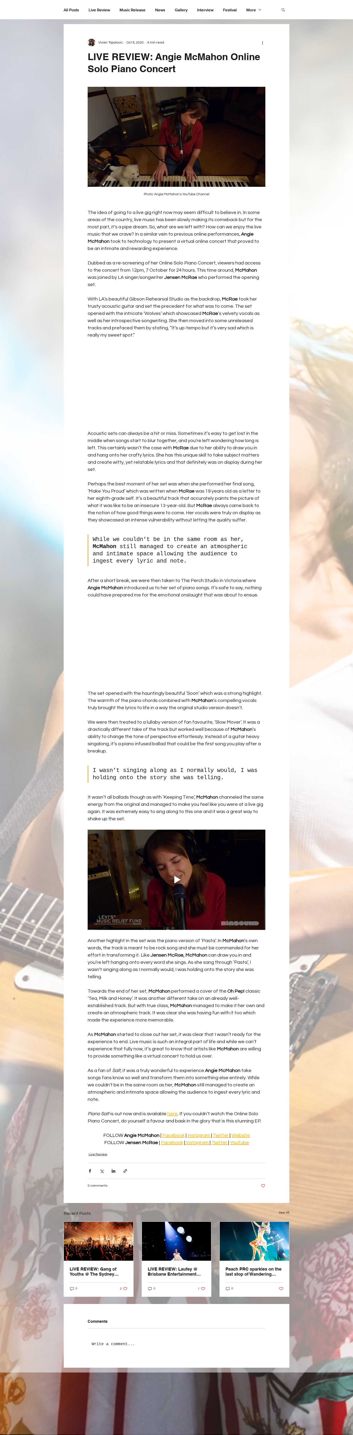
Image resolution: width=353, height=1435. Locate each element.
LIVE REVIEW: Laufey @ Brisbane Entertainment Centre (173, 1271)
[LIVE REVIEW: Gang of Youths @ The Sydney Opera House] (98, 1241)
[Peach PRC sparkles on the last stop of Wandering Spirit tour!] (254, 1241)
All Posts (71, 9)
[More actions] (262, 42)
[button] (283, 10)
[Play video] (176, 880)
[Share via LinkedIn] (113, 1171)
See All (284, 1212)
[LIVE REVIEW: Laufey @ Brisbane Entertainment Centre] (176, 1241)
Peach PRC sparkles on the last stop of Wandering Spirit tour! (253, 1271)
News (160, 9)
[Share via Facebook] (90, 1171)
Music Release (133, 9)
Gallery (181, 9)
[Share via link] (125, 1171)
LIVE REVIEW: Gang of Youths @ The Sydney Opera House (93, 1271)
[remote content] (176, 384)
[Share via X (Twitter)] (101, 1171)
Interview (205, 9)
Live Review (99, 9)
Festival (230, 9)
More (251, 9)
